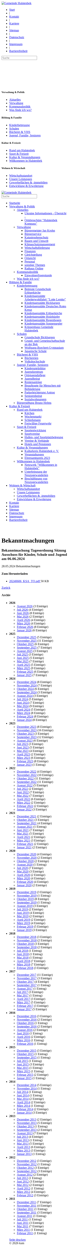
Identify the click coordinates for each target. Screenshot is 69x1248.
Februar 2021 (25, 844)
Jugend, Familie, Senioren (25, 135)
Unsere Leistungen (20, 179)
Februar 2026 (25, 626)
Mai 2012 (23, 1185)
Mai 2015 (23, 1067)
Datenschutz (16, 37)
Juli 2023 (22, 744)
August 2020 (25, 864)
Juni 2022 (23, 792)
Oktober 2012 (25, 1167)
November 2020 (27, 857)
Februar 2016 (25, 1043)
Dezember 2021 (26, 816)
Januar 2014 (24, 1112)
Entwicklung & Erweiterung (26, 186)
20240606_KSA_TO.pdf (25, 581)
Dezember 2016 (26, 1016)
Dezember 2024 (26, 682)
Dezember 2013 (26, 1119)
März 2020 (23, 878)
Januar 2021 (24, 847)
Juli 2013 (22, 1136)
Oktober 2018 (25, 943)
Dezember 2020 (26, 854)
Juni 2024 (23, 702)
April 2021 (23, 837)
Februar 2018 (25, 968)
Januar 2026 (24, 630)
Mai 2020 (23, 871)
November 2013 (27, 1123)
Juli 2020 (22, 868)
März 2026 (23, 623)
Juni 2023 (23, 747)
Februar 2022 (25, 806)
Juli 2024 (22, 699)
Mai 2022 (23, 795)
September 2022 (27, 782)
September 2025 (27, 647)
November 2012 (27, 1164)
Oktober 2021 (25, 819)
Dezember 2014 (26, 1085)
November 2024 (27, 685)
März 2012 (23, 1191)
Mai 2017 (23, 995)
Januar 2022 (24, 809)
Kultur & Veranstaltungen (24, 157)
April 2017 (23, 999)
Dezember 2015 (26, 1050)
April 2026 (23, 620)
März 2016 (23, 1040)
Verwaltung (16, 103)
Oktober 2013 (25, 1126)
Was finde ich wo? (20, 110)
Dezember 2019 (26, 892)
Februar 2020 (25, 881)
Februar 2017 (25, 1005)
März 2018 (23, 964)
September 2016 (27, 1026)
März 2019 (23, 923)
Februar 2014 (25, 1109)
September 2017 (27, 985)
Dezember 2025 (26, 637)
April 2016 (23, 1036)
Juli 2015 (22, 1061)
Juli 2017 (22, 992)
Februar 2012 (25, 1195)
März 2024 (23, 713)
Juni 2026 (23, 613)
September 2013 (27, 1129)
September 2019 (27, 902)
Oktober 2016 (25, 1023)
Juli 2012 (22, 1178)
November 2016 (27, 1019)
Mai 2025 (23, 661)
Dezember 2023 (26, 726)
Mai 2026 (23, 616)
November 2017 (27, 978)
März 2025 (23, 668)
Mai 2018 (23, 957)
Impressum (15, 44)
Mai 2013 (23, 1143)
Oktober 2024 (25, 689)
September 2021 (27, 823)
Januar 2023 (24, 764)
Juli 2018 (22, 950)
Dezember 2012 (26, 1160)
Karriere (14, 23)
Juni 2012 (23, 1181)
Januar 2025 (24, 675)
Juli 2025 (22, 654)
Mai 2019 (23, 916)
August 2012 (25, 1174)
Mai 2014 (23, 1098)
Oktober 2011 (25, 1209)
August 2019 (25, 906)
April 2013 (23, 1147)
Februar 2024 (25, 716)
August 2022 (25, 785)
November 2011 (26, 1205)
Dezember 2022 (26, 771)
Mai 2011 (22, 1226)
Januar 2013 (24, 1154)
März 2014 (23, 1105)
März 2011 (23, 1229)
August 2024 (25, 695)
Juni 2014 (23, 1095)
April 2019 (23, 919)
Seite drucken (17, 1239)
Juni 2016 (23, 1033)
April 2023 (23, 754)
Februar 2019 (25, 926)
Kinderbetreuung (19, 125)
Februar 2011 (25, 1233)
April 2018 (23, 961)
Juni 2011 (23, 1222)
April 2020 (23, 875)
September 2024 (27, 692)
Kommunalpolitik (19, 106)
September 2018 (27, 947)
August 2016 (25, 1030)
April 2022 (23, 799)
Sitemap (14, 30)
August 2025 (25, 651)
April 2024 (23, 709)
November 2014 (27, 1088)
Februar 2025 (25, 671)
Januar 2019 (24, 930)
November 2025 (27, 640)
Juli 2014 (22, 1092)
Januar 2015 (24, 1078)
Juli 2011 (22, 1219)
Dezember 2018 (26, 937)
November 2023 (27, 730)
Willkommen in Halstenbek (25, 160)
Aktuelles (15, 99)
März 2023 (23, 757)
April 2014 (23, 1102)
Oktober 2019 (25, 899)
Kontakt (14, 16)
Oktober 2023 (25, 733)
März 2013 (23, 1150)
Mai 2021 (23, 833)
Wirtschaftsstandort (20, 175)
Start (12, 9)
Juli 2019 (22, 909)
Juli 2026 (22, 609)
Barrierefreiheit (18, 51)
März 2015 (23, 1071)
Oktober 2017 (25, 981)
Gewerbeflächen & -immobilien (28, 182)
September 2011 (26, 1212)
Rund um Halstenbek (22, 150)
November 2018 (27, 940)
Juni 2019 (23, 912)
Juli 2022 (22, 788)
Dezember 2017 (26, 974)
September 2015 (27, 1057)
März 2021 (23, 840)
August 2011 (24, 1216)
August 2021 (25, 826)
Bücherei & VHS (19, 132)
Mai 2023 (23, 751)
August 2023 (25, 740)
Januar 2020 (24, 885)
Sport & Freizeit (19, 153)
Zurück (6, 587)
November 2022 (27, 775)
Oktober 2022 (25, 778)
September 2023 (27, 737)
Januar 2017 (24, 1009)
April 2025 (23, 664)
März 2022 (23, 802)
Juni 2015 (23, 1064)
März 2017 (23, 1002)
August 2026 (25, 606)
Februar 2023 (25, 761)
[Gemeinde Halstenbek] (16, 3)
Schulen (14, 128)
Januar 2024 (24, 720)
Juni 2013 (23, 1140)
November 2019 (27, 895)
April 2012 (23, 1188)
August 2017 (25, 988)
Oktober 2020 (25, 861)
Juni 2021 (23, 830)
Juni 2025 (23, 658)
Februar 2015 (25, 1074)
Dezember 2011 (26, 1202)
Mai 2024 (23, 706)
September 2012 (27, 1171)
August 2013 (25, 1133)
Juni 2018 (23, 954)
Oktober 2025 (25, 644)
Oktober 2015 (25, 1054)
